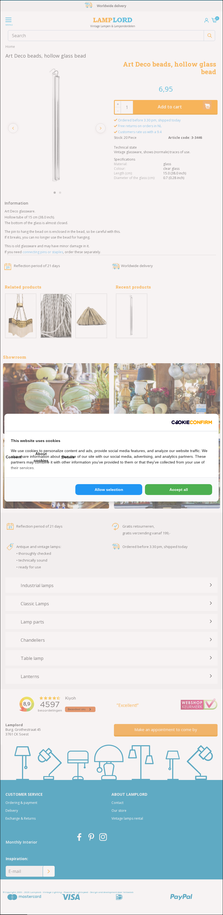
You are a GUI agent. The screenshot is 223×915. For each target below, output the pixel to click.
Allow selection (109, 489)
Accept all (178, 489)
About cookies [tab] (41, 457)
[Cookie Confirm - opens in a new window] (191, 422)
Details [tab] (68, 457)
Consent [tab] (13, 457)
